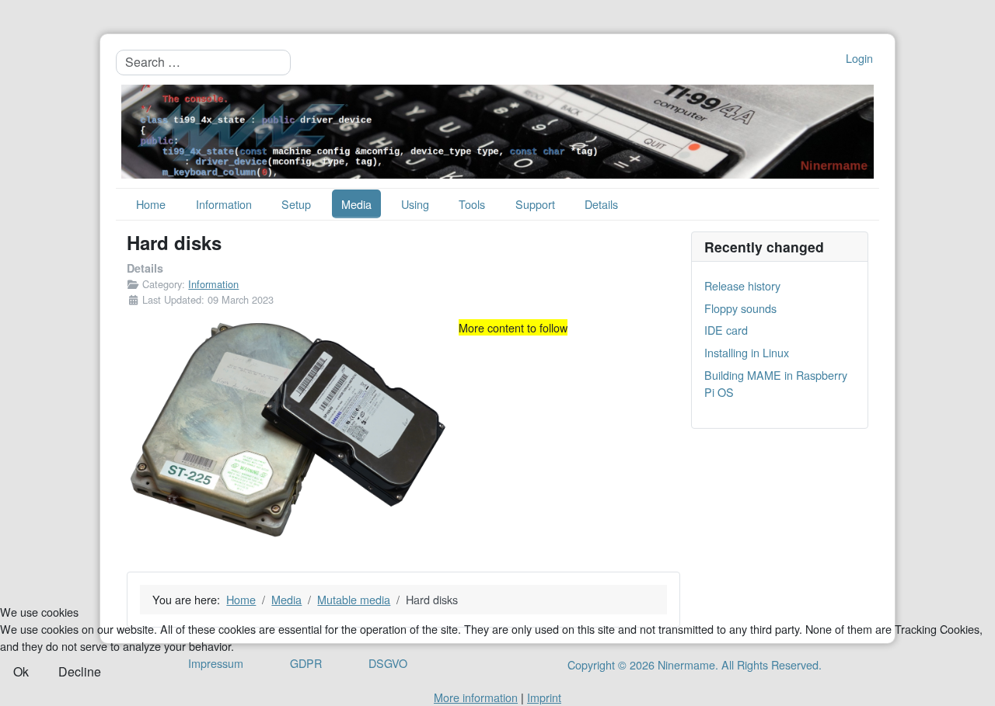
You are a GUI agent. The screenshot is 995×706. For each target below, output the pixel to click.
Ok (21, 671)
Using (415, 204)
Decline (79, 671)
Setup (296, 204)
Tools (472, 204)
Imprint (544, 697)
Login (859, 58)
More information (476, 697)
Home (151, 204)
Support (535, 204)
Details (601, 204)
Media (356, 204)
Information (224, 204)
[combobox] (203, 62)
